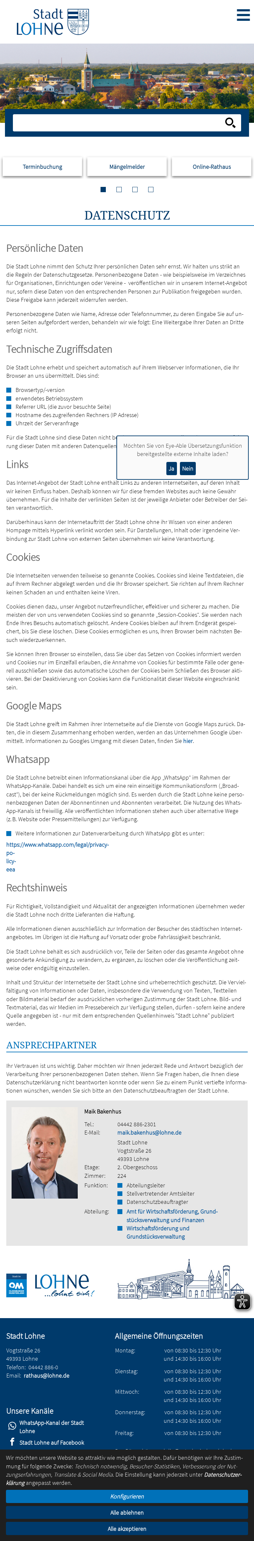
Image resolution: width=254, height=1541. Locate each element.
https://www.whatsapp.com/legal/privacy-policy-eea (9, 857)
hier (188, 741)
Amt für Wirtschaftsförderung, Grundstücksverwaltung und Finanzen (172, 1215)
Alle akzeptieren (127, 1528)
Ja (171, 468)
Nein (187, 468)
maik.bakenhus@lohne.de (149, 1132)
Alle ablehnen (127, 1512)
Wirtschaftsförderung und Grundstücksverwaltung (158, 1232)
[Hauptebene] (53, 22)
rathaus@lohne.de (46, 1375)
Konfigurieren (127, 1496)
